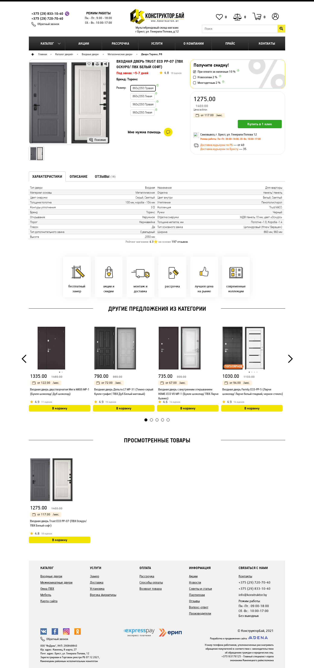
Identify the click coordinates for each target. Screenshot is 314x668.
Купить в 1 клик (259, 124)
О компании (193, 43)
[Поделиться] (105, 64)
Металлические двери (120, 54)
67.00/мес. (176, 383)
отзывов (180, 242)
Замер (94, 576)
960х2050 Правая (143, 104)
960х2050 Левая (142, 112)
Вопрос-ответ (198, 607)
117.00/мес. (212, 115)
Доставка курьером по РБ (216, 145)
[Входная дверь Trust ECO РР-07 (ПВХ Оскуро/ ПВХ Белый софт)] (69, 103)
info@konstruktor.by (253, 595)
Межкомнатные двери (56, 582)
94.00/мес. (240, 383)
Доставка (96, 582)
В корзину (59, 408)
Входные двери (90, 54)
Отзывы (194, 601)
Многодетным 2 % (209, 83)
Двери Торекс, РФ (151, 54)
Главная (42, 54)
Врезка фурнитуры (103, 595)
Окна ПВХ (47, 589)
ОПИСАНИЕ (78, 176)
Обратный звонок (48, 24)
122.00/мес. (48, 383)
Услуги (157, 43)
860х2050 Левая (142, 96)
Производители (200, 613)
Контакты (267, 43)
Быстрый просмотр (88, 331)
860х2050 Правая (143, 88)
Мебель (45, 595)
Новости (195, 582)
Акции (83, 43)
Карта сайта (48, 601)
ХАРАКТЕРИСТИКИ (47, 176)
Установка (97, 589)
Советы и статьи (200, 589)
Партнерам (197, 595)
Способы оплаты (151, 582)
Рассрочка (120, 43)
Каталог (47, 43)
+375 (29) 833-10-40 (47, 14)
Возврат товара (150, 589)
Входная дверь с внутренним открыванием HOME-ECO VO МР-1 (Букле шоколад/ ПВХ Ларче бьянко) (188, 394)
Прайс (230, 43)
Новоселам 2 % (207, 77)
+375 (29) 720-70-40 (47, 18)
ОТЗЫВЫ (105, 176)
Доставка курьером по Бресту (219, 149)
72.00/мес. (111, 383)
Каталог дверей (63, 54)
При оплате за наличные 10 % (216, 72)
